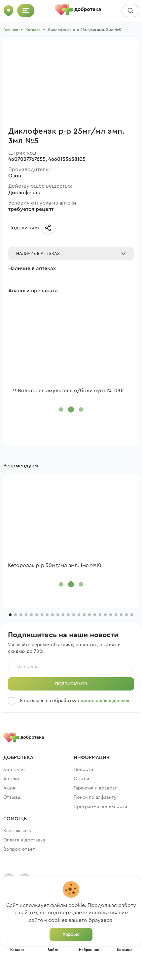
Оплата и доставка (24, 840)
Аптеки (11, 779)
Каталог (32, 30)
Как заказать (17, 831)
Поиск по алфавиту (95, 797)
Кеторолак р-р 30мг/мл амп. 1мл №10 (54, 565)
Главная (10, 30)
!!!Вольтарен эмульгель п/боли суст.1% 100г (68, 390)
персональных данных (103, 700)
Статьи (81, 779)
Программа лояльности (100, 806)
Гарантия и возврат (95, 788)
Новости (83, 769)
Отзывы (12, 797)
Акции (10, 788)
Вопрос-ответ (19, 849)
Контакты (14, 769)
